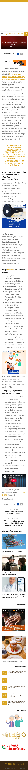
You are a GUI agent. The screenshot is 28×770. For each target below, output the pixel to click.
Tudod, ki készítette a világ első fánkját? (13, 661)
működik (10, 270)
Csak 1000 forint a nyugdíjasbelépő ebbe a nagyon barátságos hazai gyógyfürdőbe (16, 703)
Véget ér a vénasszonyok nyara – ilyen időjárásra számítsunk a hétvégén (14, 523)
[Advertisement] (14, 17)
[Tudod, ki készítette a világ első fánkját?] (14, 647)
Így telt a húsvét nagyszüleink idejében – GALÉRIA (15, 679)
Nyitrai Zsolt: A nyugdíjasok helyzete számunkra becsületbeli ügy (17, 672)
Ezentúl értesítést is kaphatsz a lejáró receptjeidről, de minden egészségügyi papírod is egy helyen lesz (13, 596)
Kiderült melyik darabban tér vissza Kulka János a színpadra (12, 573)
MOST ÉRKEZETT (20, 667)
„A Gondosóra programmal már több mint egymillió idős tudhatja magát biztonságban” (16, 695)
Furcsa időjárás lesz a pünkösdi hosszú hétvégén (13, 552)
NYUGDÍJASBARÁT (14, 764)
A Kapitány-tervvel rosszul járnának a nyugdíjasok (16, 687)
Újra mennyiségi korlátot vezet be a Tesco (14, 513)
